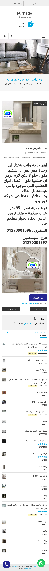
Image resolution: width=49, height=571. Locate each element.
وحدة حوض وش (12, 308)
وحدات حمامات (26, 157)
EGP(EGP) (18, 4)
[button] (41, 563)
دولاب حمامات (37, 308)
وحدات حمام (15, 157)
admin (42, 153)
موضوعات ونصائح (37, 157)
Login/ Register (31, 4)
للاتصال (36, 298)
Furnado (24, 13)
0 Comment (31, 153)
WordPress (28, 568)
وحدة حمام (7, 157)
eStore (35, 566)
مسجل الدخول (28, 323)
